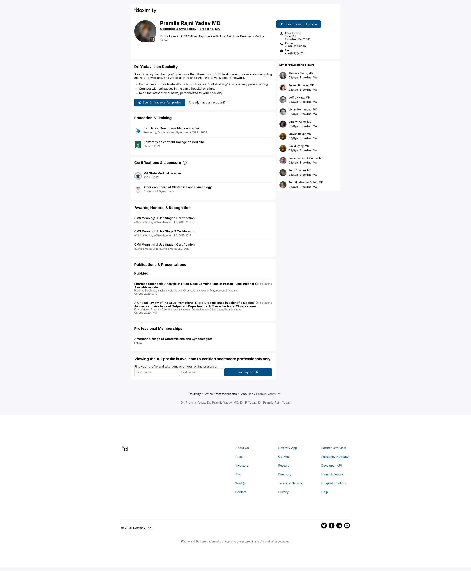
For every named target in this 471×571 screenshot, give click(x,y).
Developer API (331, 465)
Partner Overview (333, 448)
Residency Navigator (335, 456)
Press (239, 456)
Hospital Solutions (334, 483)
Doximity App (287, 448)
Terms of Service (290, 483)
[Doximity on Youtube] (347, 526)
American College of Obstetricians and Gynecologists (173, 339)
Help (324, 492)
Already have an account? (207, 102)
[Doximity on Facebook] (331, 526)
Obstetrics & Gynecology (178, 29)
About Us (242, 448)
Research (284, 465)
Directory (284, 474)
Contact (240, 492)
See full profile (162, 102)
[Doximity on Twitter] (324, 526)
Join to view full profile (301, 24)
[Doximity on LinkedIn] (339, 526)
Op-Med (284, 456)
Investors (241, 465)
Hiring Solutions (332, 474)
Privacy (283, 492)
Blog (238, 474)
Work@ (240, 483)
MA (217, 29)
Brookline (206, 29)
